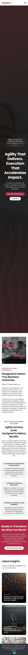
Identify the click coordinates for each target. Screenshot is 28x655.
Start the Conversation (15, 194)
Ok (14, 652)
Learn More (15, 199)
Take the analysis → (17, 144)
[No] (26, 649)
